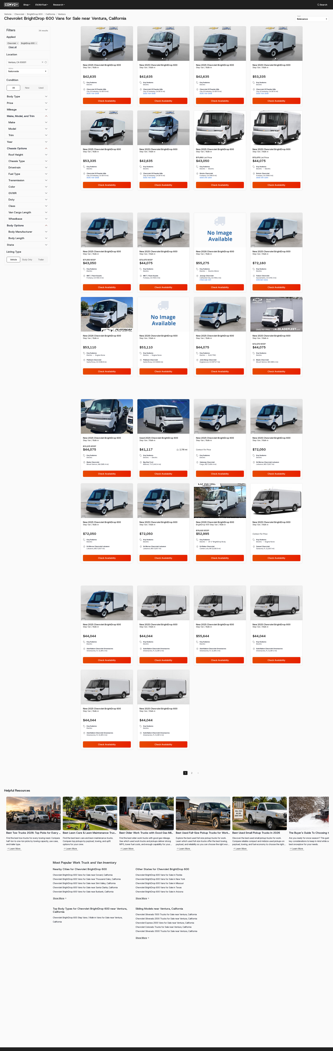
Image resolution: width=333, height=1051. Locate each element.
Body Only (27, 259)
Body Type (13, 96)
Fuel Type (14, 174)
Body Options (15, 225)
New (27, 87)
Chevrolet (19, 14)
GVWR (12, 193)
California (50, 14)
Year (10, 142)
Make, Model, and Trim (21, 116)
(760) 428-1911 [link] (205, 280)
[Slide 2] (107, 58)
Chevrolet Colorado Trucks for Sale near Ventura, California (163, 927)
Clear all (13, 47)
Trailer (41, 259)
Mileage (12, 109)
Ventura (62, 14)
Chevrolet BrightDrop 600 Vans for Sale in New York (160, 879)
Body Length (16, 238)
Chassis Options (17, 148)
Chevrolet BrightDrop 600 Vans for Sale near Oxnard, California (83, 875)
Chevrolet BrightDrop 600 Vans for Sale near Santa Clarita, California (85, 887)
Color (12, 186)
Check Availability (107, 101)
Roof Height (16, 154)
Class (12, 206)
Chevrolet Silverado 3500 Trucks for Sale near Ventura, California (166, 931)
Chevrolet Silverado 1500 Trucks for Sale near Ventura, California (166, 914)
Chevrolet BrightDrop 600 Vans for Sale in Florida (159, 875)
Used (40, 87)
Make (12, 122)
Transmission (16, 180)
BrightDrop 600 (35, 14)
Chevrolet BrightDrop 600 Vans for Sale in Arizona (159, 891)
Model (12, 128)
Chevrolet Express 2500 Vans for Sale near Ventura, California (165, 922)
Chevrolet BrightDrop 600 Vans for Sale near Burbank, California (83, 891)
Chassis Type (17, 161)
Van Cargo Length (20, 212)
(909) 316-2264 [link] (206, 178)
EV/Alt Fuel (40, 4)
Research (58, 4)
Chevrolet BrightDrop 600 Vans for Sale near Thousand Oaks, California (87, 879)
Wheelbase (15, 218)
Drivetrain (15, 167)
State (10, 244)
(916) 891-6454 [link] (262, 280)
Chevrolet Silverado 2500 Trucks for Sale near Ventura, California (166, 918)
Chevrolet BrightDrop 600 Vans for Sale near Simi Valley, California (84, 883)
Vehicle (8, 14)
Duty (12, 199)
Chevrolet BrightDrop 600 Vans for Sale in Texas (159, 887)
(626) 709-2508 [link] (93, 93)
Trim (11, 135)
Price (10, 103)
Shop (26, 4)
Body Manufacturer (20, 231)
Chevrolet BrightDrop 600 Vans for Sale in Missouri (160, 883)
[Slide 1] (106, 58)
